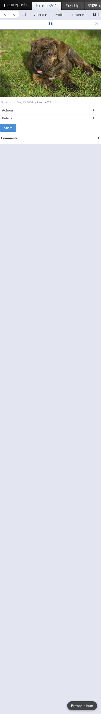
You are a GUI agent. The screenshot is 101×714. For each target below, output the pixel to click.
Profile (59, 14)
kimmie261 (44, 102)
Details (7, 118)
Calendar (40, 14)
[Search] (95, 15)
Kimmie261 (46, 5)
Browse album (82, 706)
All (24, 14)
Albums (9, 14)
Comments (9, 138)
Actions (7, 110)
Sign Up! (73, 5)
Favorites (78, 14)
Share (8, 128)
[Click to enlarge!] (50, 63)
